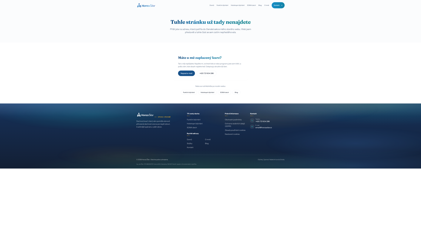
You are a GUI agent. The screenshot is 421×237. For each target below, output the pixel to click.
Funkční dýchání (222, 5)
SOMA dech (251, 5)
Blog (260, 5)
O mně (266, 5)
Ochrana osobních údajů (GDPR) (235, 124)
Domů (212, 5)
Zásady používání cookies (235, 130)
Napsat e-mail (186, 73)
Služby (189, 143)
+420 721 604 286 (206, 73)
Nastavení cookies (232, 134)
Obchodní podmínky (233, 119)
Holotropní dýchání (237, 5)
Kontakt (276, 5)
